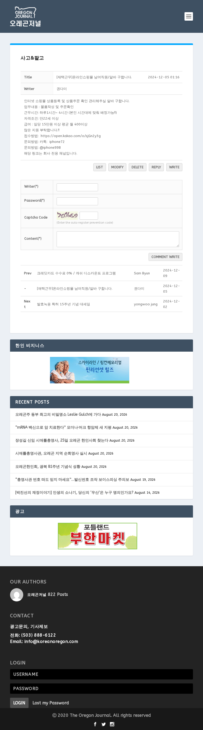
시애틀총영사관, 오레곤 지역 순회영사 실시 (51, 453)
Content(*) (32, 239)
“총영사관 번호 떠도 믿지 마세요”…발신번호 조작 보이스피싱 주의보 (72, 479)
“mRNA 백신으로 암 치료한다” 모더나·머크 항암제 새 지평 (63, 427)
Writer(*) (31, 186)
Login (19, 702)
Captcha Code (36, 217)
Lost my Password (51, 702)
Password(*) (34, 200)
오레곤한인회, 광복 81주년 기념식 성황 (47, 466)
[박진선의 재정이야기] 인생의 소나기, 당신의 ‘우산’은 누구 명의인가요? (74, 492)
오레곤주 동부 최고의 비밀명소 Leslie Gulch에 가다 (58, 414)
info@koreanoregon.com (51, 641)
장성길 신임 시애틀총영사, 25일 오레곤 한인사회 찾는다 (61, 440)
